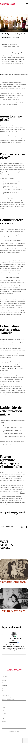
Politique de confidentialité (18, 736)
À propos (22, 493)
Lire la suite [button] (14, 652)
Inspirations (15, 37)
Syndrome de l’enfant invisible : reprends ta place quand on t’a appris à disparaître (14, 582)
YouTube (4, 713)
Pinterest (4, 721)
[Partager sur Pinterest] (26, 527)
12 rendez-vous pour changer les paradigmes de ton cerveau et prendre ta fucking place (11, 366)
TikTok (3, 716)
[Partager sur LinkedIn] (21, 527)
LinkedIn (4, 718)
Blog (3, 688)
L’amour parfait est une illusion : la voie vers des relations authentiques (14, 611)
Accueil (2, 74)
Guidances (4, 685)
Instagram (4, 710)
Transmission (5, 682)
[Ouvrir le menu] (27, 4)
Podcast (7, 502)
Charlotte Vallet (9, 526)
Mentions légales (7, 736)
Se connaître (6, 37)
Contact (4, 690)
